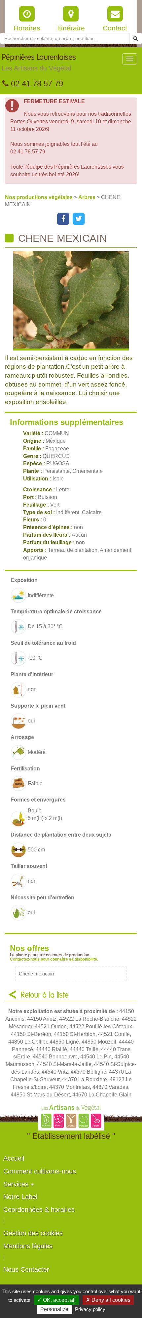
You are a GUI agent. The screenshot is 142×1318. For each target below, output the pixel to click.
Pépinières (39, 63)
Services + (18, 1184)
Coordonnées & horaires (39, 1209)
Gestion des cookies (33, 1233)
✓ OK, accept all (56, 1300)
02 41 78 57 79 (36, 83)
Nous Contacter (26, 1269)
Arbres (87, 197)
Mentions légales (28, 1246)
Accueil (13, 1158)
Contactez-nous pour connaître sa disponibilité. (54, 959)
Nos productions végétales (39, 197)
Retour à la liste (44, 995)
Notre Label (20, 1196)
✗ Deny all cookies (108, 1300)
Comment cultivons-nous (39, 1171)
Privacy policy (90, 1309)
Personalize (54, 1309)
